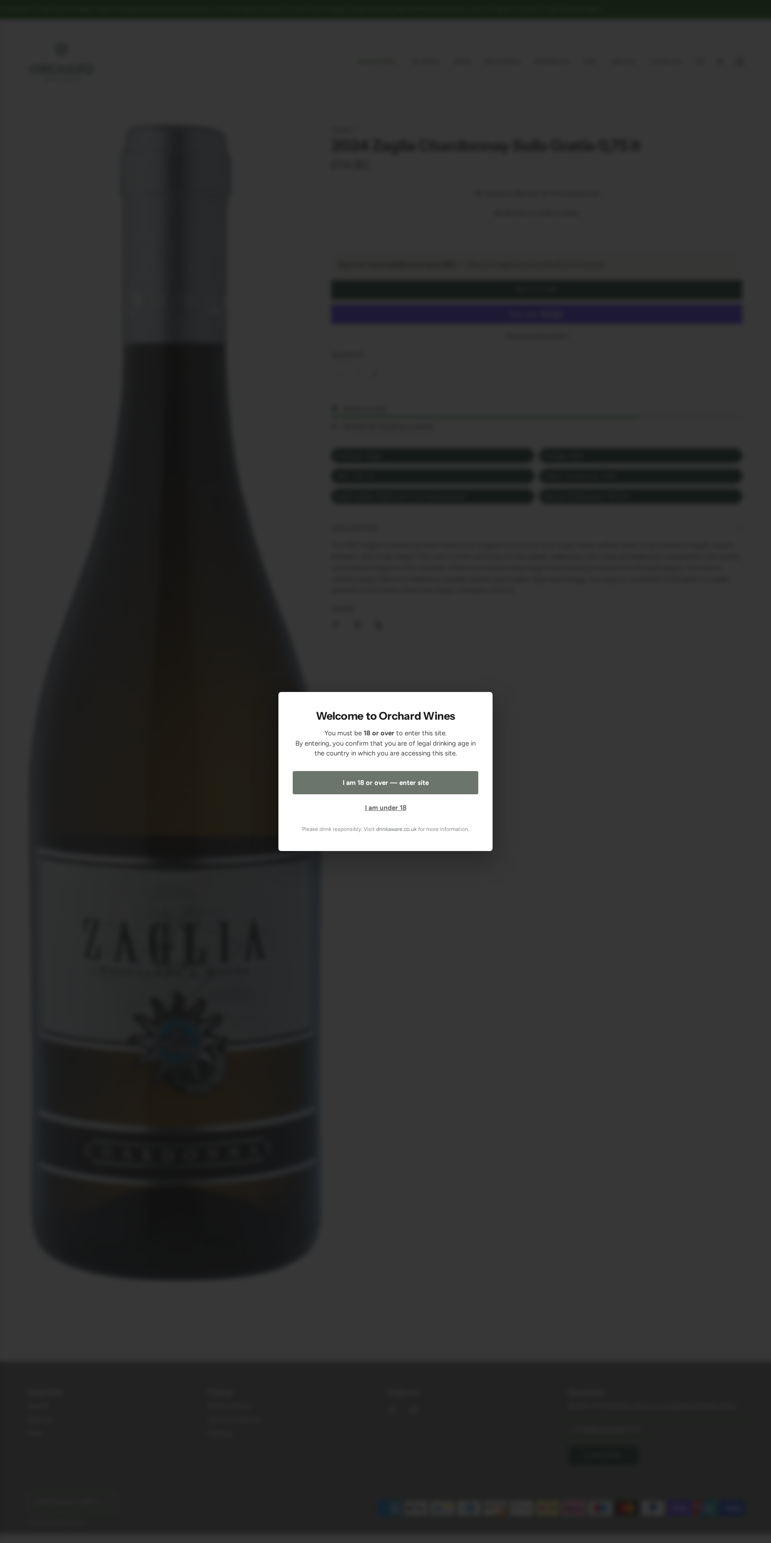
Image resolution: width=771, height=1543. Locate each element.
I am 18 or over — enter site (386, 783)
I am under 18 (385, 808)
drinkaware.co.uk (396, 829)
